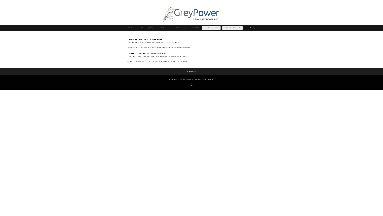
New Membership (211, 28)
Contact (195, 28)
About (140, 28)
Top (192, 85)
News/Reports (180, 28)
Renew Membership (232, 28)
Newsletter (164, 28)
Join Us (151, 28)
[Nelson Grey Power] (191, 15)
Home (130, 28)
